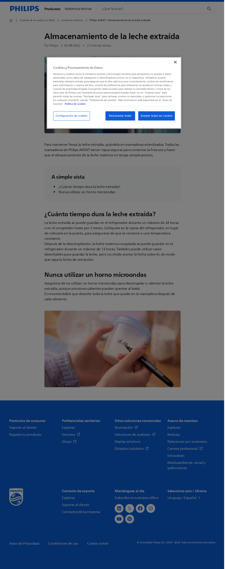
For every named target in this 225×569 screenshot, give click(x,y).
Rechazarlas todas (120, 116)
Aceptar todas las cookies (156, 116)
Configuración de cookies (72, 116)
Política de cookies (75, 104)
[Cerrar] (175, 62)
